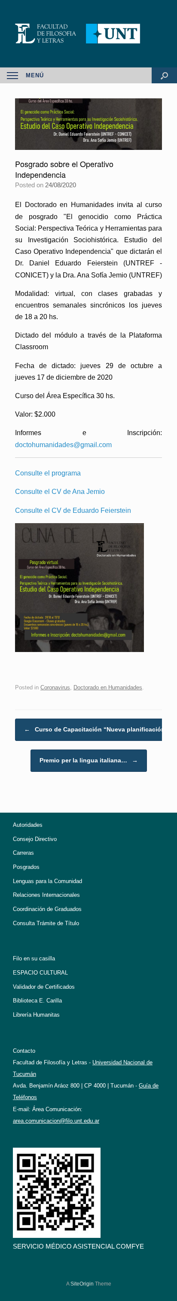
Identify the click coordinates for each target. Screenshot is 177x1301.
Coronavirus (55, 687)
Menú (35, 75)
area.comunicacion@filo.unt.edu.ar (56, 1121)
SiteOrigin (82, 1283)
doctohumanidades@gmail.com (63, 444)
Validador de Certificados (44, 987)
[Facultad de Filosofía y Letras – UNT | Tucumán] (88, 33)
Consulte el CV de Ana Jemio (60, 491)
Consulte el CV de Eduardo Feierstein (73, 510)
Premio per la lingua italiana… (89, 760)
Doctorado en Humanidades (107, 687)
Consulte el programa (48, 473)
